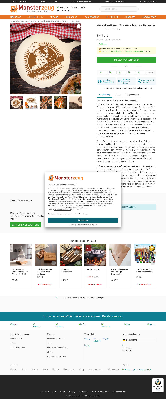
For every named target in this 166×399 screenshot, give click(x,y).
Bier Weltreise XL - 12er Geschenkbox (144, 270)
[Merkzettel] (144, 9)
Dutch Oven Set (93, 269)
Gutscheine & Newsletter (56, 357)
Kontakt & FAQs (16, 339)
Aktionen (50, 352)
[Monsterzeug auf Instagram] (68, 383)
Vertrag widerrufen (119, 392)
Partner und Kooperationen (57, 348)
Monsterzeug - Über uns (56, 339)
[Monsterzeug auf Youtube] (97, 383)
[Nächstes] (78, 59)
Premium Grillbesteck (67, 270)
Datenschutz (83, 392)
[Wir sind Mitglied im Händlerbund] (136, 369)
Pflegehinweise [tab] (132, 94)
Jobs (49, 343)
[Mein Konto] (151, 9)
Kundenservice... (113, 316)
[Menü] (162, 379)
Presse (12, 343)
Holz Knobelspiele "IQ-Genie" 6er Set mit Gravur (44, 271)
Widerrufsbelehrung (67, 392)
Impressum (44, 392)
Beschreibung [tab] (104, 94)
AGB (54, 392)
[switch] (158, 389)
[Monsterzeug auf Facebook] (78, 383)
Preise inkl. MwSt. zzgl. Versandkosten (109, 39)
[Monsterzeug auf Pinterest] (88, 383)
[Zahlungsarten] (83, 325)
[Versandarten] (101, 344)
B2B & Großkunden (17, 348)
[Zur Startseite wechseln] (32, 9)
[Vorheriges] (12, 59)
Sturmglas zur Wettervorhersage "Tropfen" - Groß (20, 271)
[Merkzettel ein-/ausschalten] (78, 91)
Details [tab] (118, 94)
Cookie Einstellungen (100, 392)
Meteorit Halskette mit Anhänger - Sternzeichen (119, 271)
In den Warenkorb (126, 59)
